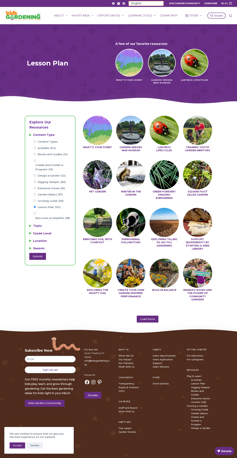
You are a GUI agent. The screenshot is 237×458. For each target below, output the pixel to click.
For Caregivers (195, 359)
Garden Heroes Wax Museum (131, 149)
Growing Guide (51, 200)
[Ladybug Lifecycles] (164, 130)
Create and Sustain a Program (49, 167)
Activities (47, 148)
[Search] (230, 15)
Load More (147, 319)
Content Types (48, 141)
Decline (34, 445)
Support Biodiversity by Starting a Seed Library (198, 244)
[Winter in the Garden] (130, 174)
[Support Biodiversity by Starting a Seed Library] (197, 222)
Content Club (198, 402)
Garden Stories (127, 431)
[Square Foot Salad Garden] (197, 174)
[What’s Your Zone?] (97, 130)
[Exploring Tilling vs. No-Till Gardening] (164, 222)
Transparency (126, 383)
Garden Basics (50, 194)
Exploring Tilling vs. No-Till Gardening (164, 242)
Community (169, 15)
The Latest (125, 428)
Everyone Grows (51, 188)
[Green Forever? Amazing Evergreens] (164, 174)
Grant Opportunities (164, 355)
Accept (17, 445)
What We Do (126, 355)
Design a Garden (52, 175)
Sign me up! (50, 369)
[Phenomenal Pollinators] (130, 222)
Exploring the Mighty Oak (97, 291)
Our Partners (125, 363)
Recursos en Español (52, 218)
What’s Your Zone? (97, 147)
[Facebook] (113, 3)
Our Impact (125, 359)
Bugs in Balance (164, 290)
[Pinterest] (123, 3)
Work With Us (126, 366)
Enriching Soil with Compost (97, 241)
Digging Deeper (52, 182)
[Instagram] (118, 3)
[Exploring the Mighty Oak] (97, 273)
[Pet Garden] (97, 174)
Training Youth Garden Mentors (197, 149)
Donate (218, 15)
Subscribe (210, 3)
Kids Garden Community (184, 3)
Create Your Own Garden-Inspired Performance (131, 293)
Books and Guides (53, 154)
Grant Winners (161, 366)
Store (193, 15)
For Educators (195, 355)
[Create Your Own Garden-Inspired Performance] (130, 273)
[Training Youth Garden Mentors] (197, 130)
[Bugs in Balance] (164, 273)
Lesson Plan (49, 207)
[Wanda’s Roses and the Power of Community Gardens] (197, 273)
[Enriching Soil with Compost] (97, 222)
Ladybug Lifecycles (164, 149)
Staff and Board (127, 407)
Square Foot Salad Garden (197, 193)
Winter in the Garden (131, 193)
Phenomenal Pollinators (131, 241)
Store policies (161, 383)
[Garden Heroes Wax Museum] (130, 130)
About (59, 15)
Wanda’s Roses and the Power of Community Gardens (197, 294)
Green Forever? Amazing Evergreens (164, 194)
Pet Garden (97, 191)
